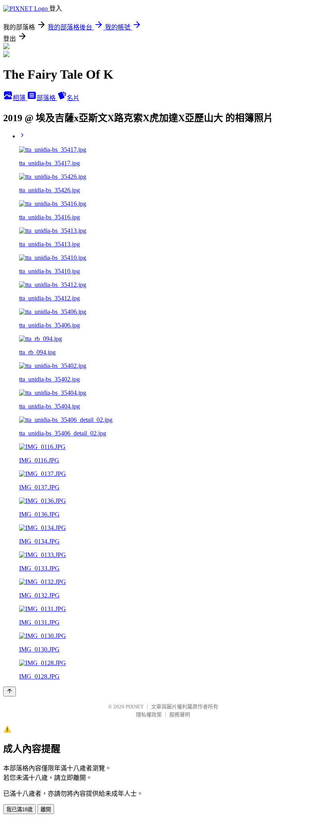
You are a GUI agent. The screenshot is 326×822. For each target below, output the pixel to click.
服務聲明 (179, 715)
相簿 (20, 98)
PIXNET (135, 707)
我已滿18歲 (19, 809)
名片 (73, 98)
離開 (46, 809)
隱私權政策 (149, 715)
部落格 (47, 98)
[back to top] (9, 691)
